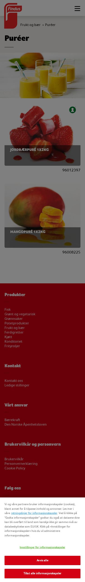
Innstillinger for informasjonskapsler (42, 547)
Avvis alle (42, 560)
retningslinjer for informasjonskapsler (34, 513)
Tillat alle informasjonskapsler (42, 573)
